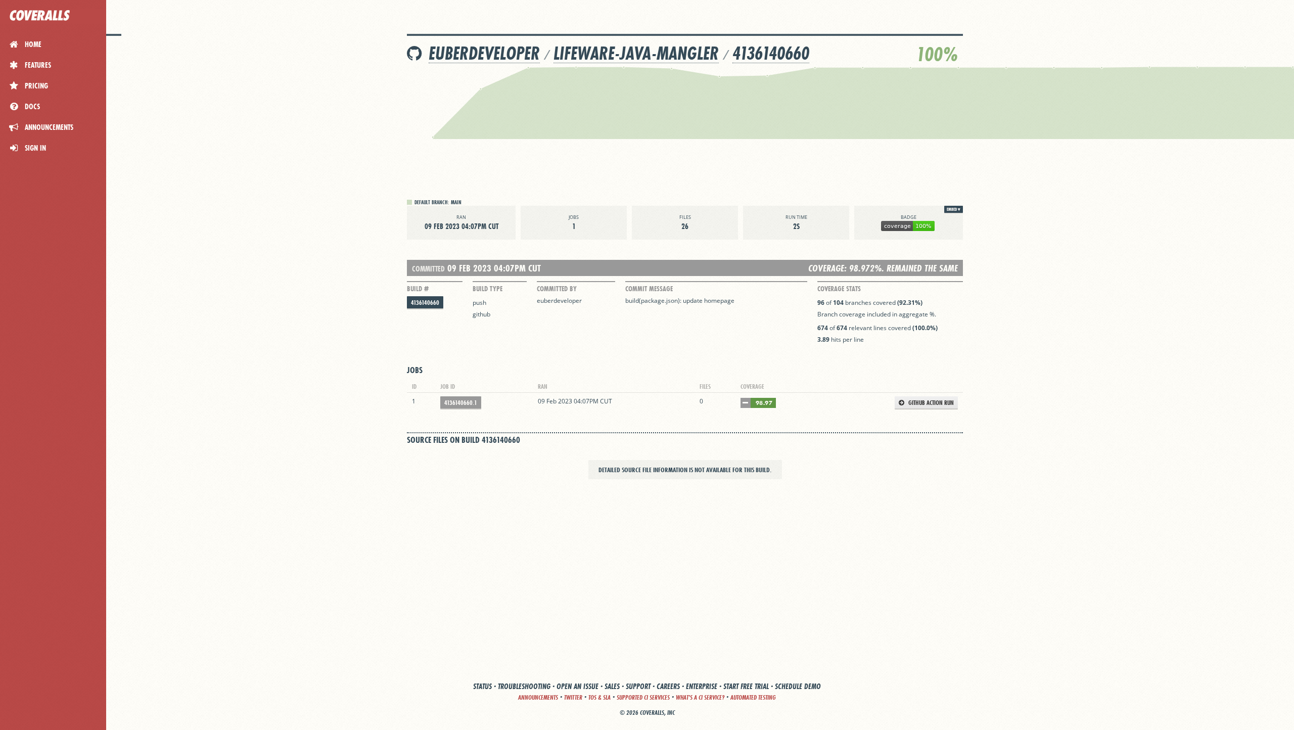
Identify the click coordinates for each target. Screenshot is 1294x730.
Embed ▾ (953, 209)
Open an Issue (577, 686)
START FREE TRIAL (746, 686)
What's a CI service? (700, 697)
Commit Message (649, 289)
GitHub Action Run (930, 402)
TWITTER (573, 697)
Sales (612, 686)
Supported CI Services (643, 697)
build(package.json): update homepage (679, 300)
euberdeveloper (484, 53)
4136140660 (770, 53)
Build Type (487, 289)
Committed (428, 268)
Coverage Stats (839, 289)
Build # (418, 289)
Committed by (557, 289)
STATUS (482, 686)
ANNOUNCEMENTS (538, 697)
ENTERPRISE (701, 686)
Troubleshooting (524, 686)
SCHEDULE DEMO (798, 686)
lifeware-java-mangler (636, 53)
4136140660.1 (460, 402)
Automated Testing (753, 697)
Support (638, 686)
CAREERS (668, 686)
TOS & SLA (599, 697)
